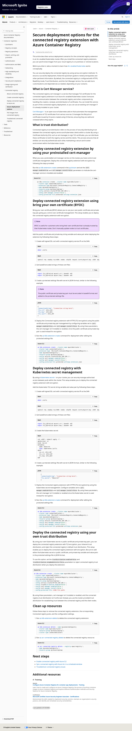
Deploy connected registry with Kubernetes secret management (119, 46)
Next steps (112, 59)
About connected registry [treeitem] (15, 94)
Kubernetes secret (47, 377)
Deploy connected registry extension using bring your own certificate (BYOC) (117, 40)
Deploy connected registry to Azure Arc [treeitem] (15, 102)
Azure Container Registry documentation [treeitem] (12, 36)
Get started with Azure (121, 22)
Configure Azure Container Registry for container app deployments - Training (58, 685)
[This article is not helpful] (127, 66)
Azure (41, 29)
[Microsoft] (3, 17)
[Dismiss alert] (128, 3)
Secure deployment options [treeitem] (13, 108)
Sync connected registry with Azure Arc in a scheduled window (59, 664)
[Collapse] (24, 27)
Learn (35, 29)
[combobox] (13, 30)
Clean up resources (115, 56)
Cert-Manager (38, 112)
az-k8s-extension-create (47, 168)
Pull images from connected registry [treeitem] (13, 114)
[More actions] (97, 28)
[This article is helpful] (125, 66)
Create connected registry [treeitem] (15, 97)
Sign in (127, 17)
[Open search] (122, 17)
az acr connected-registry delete (51, 638)
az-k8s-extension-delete (48, 618)
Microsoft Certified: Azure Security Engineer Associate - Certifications (56, 696)
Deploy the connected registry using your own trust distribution (118, 52)
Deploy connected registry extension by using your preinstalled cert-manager (117, 34)
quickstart (72, 168)
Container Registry (51, 29)
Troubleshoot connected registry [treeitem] (15, 120)
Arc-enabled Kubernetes (77, 66)
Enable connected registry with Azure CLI (51, 661)
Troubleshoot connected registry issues (50, 667)
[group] (67, 260)
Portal (108, 22)
